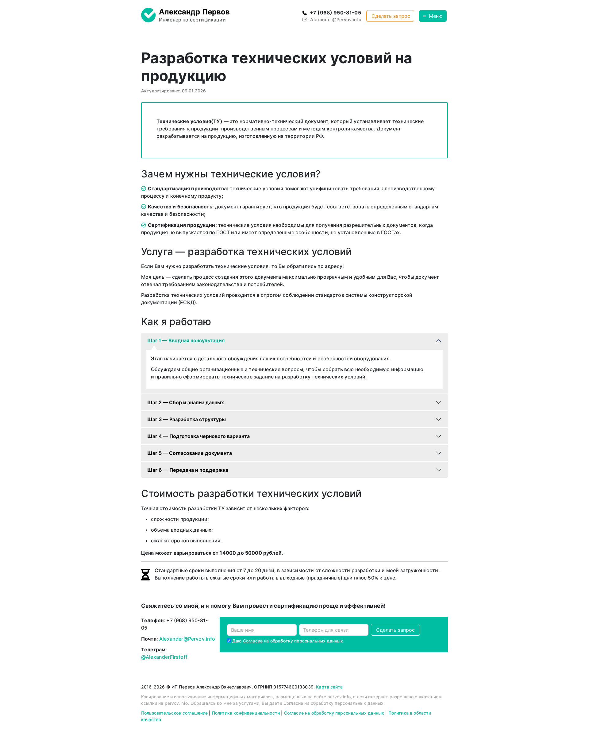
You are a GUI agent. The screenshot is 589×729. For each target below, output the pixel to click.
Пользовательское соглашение (174, 712)
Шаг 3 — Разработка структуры (186, 419)
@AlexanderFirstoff (164, 657)
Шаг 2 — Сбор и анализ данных (185, 402)
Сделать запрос (390, 16)
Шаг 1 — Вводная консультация (186, 340)
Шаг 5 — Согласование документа (189, 453)
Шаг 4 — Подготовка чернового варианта (198, 436)
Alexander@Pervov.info (187, 639)
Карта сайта (329, 686)
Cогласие (253, 640)
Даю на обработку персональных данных (287, 640)
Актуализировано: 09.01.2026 (173, 90)
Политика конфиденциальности (246, 712)
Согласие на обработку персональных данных (334, 712)
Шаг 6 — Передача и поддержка (187, 470)
